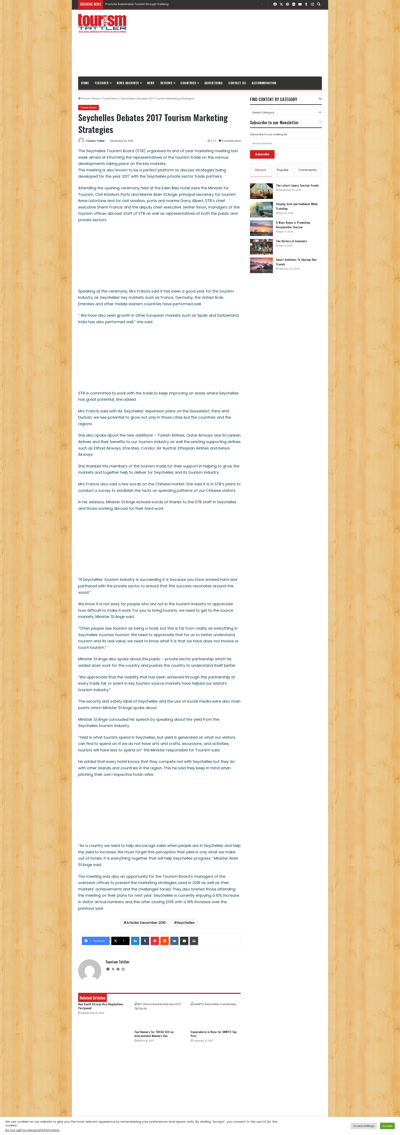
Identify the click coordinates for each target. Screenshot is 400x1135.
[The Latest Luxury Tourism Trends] (261, 191)
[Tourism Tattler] (102, 23)
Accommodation (264, 82)
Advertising (213, 82)
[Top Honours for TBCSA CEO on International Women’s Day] (159, 1014)
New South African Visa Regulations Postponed (100, 1006)
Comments (308, 170)
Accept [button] (387, 1126)
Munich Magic (114, 4)
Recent (260, 170)
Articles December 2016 (146, 922)
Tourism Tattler (95, 141)
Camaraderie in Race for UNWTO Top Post (214, 1034)
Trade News (110, 98)
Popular (283, 170)
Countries (188, 82)
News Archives (128, 82)
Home (85, 82)
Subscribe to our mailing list (268, 134)
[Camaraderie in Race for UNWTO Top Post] (216, 1014)
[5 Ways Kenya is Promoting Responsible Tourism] (261, 228)
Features (102, 82)
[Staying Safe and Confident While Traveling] (261, 209)
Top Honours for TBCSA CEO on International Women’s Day (154, 1034)
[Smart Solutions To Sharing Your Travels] (261, 265)
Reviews (166, 82)
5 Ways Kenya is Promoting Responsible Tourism (293, 224)
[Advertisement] (241, 43)
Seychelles (185, 922)
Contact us (237, 82)
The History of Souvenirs (291, 241)
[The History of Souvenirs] (261, 247)
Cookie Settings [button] (363, 1126)
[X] (112, 969)
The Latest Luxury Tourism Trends (297, 185)
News (151, 82)
